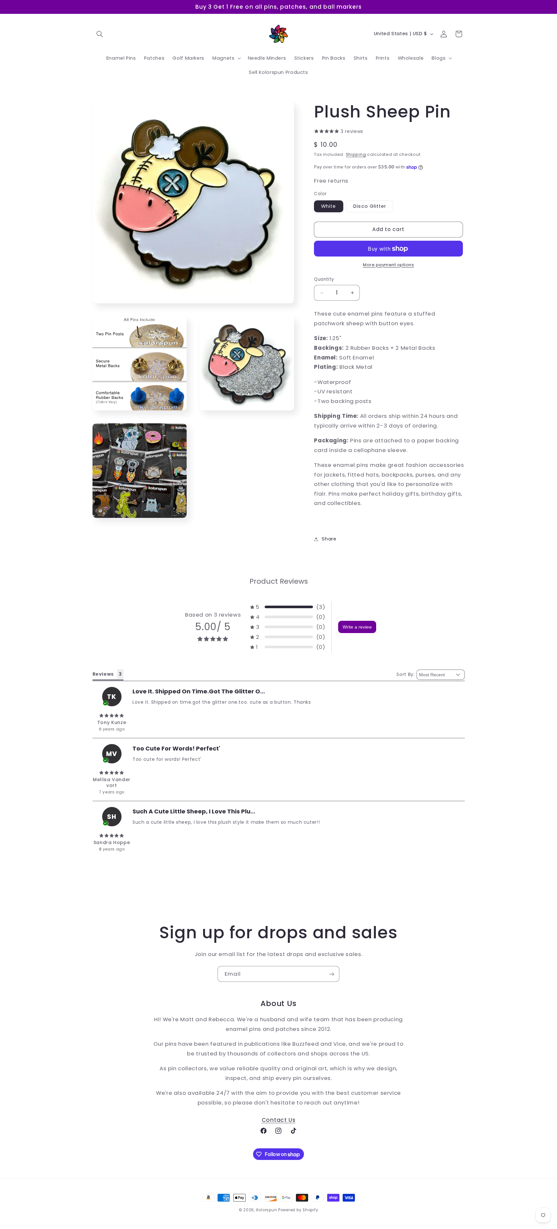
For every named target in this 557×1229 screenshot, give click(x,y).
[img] (112, 716)
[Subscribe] (331, 974)
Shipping (356, 154)
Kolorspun (266, 1210)
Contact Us (279, 1120)
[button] (100, 33)
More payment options (388, 264)
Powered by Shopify (298, 1210)
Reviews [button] (103, 674)
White (328, 206)
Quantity (324, 280)
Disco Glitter (369, 206)
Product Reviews (278, 581)
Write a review (357, 627)
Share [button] (329, 539)
